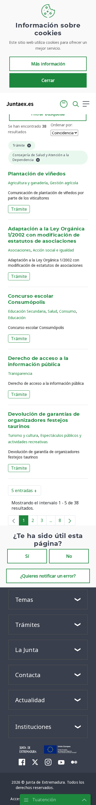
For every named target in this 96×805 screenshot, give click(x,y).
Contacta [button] (28, 675)
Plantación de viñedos (37, 174)
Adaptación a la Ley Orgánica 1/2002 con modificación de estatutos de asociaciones (46, 235)
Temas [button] (24, 599)
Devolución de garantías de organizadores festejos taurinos (44, 420)
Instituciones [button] (33, 726)
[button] (64, 104)
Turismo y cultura (23, 435)
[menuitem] (22, 762)
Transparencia (20, 373)
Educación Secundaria (27, 311)
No (69, 556)
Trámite (19, 209)
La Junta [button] (26, 650)
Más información (48, 64)
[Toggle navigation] (40, 103)
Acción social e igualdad (53, 250)
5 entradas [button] (26, 492)
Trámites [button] (27, 625)
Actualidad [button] (30, 700)
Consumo (67, 311)
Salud (52, 311)
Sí (27, 556)
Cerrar (48, 80)
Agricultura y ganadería (28, 182)
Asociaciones (19, 250)
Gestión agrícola (64, 182)
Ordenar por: (62, 124)
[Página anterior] (13, 520)
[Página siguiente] (69, 520)
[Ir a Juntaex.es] (18, 104)
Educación (17, 317)
